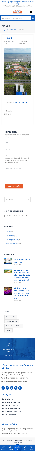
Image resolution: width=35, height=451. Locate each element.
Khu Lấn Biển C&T (7, 399)
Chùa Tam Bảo (11, 317)
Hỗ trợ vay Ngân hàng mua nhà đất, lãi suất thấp (17, 2)
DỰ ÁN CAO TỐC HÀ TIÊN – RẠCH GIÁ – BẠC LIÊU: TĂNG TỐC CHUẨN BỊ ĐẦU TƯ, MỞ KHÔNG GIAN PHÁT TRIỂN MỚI (22, 275)
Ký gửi (24, 449)
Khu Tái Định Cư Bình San (10, 405)
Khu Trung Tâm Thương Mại (11, 412)
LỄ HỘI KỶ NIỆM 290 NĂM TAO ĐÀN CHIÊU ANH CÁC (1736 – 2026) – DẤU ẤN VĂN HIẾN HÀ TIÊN (22, 293)
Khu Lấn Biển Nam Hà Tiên (10, 402)
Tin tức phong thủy (12, 239)
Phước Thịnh (10, 41)
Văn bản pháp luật (12, 243)
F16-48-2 (13, 30)
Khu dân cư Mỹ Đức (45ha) (10, 408)
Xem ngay (8, 355)
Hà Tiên (8, 330)
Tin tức (8, 232)
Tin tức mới (10, 236)
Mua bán (3, 449)
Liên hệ (31, 449)
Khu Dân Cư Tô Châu (8, 415)
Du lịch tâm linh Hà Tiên (13, 326)
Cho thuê (10, 449)
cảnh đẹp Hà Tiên (11, 321)
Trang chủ (4, 30)
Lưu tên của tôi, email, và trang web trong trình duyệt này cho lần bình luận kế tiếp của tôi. (17, 160)
